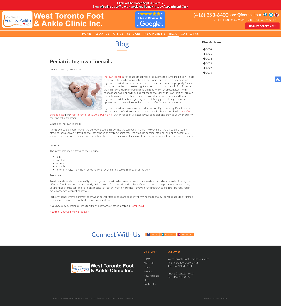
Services (133, 33)
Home (86, 33)
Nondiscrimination (221, 298)
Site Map (207, 298)
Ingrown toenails (113, 76)
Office (118, 33)
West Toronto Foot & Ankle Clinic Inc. (91, 114)
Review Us (186, 234)
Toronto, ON (138, 205)
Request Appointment (262, 25)
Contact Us (190, 33)
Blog (173, 33)
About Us (102, 33)
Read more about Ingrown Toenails (69, 211)
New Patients (154, 33)
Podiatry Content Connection (121, 298)
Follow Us (169, 234)
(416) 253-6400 (211, 15)
